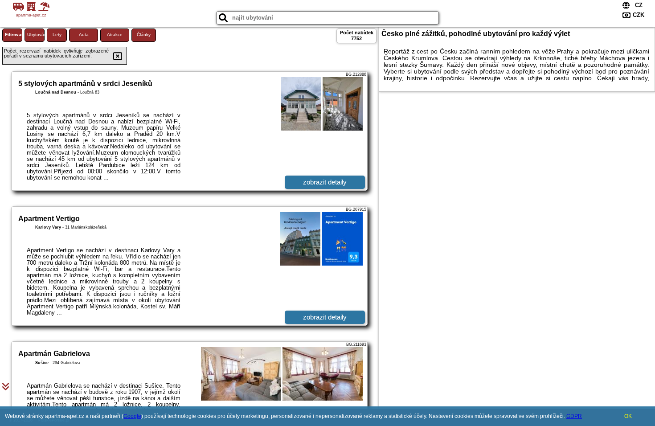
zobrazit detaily (325, 182)
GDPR (574, 416)
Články (144, 34)
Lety (57, 34)
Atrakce (115, 34)
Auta (84, 34)
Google (132, 416)
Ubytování (36, 34)
